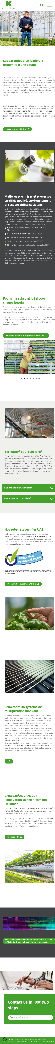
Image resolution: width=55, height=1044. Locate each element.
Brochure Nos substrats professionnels (23, 336)
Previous (7, 358)
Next (51, 358)
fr (25, 129)
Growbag (11, 837)
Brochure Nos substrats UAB (20, 584)
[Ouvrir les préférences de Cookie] (5, 1041)
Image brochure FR (14, 129)
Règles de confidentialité (42, 1041)
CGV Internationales (20, 1041)
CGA (30, 1041)
